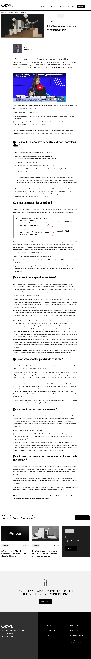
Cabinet (43, 6)
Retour (52, 16)
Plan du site (74, 630)
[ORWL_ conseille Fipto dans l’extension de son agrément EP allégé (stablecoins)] (15, 541)
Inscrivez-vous (44, 601)
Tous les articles (81, 517)
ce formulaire (45, 498)
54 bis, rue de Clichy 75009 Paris (14, 630)
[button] (89, 6)
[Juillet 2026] (76, 541)
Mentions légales (76, 635)
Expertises (52, 6)
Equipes (61, 6)
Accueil (37, 6)
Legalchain (70, 6)
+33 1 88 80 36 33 (10, 633)
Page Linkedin (9, 636)
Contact (81, 6)
